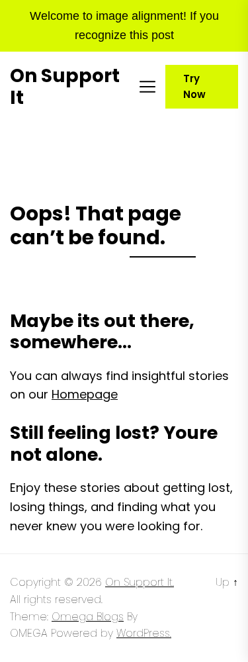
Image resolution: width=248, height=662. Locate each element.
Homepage (85, 394)
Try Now (194, 86)
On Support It (65, 87)
